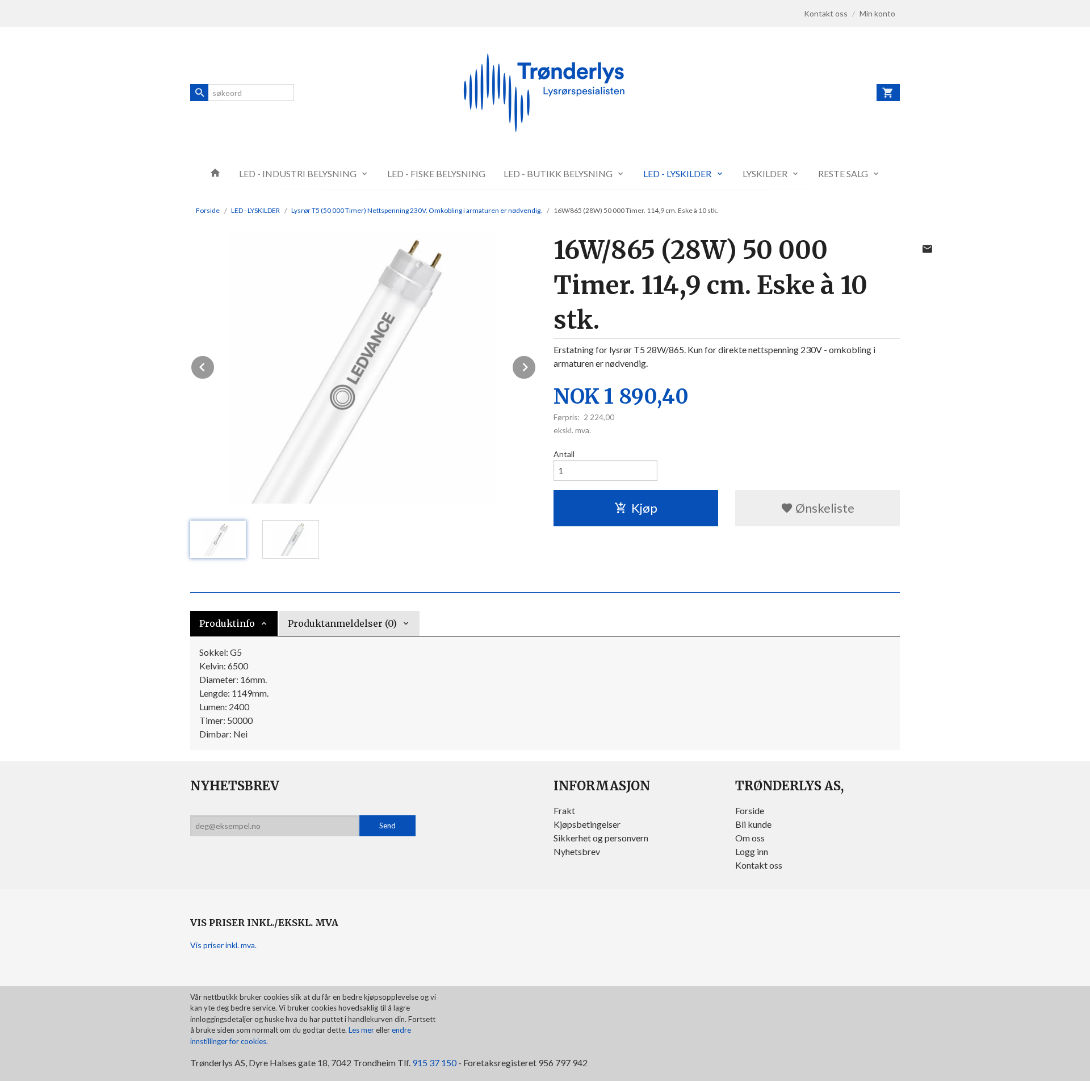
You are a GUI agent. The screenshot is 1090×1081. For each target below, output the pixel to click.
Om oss (750, 837)
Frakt (564, 810)
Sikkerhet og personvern (601, 837)
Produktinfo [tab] (227, 623)
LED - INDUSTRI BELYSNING (298, 173)
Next (535, 365)
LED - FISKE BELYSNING (436, 173)
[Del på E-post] (927, 248)
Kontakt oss (758, 865)
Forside (208, 210)
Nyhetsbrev (577, 851)
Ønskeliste (823, 508)
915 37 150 (434, 1062)
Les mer (362, 1029)
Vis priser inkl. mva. (223, 945)
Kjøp (644, 508)
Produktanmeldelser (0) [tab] (342, 623)
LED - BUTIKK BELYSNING (558, 173)
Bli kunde (753, 824)
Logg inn (751, 851)
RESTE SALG (843, 173)
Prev (214, 365)
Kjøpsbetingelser (587, 824)
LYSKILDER (765, 173)
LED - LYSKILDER (677, 173)
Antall (564, 454)
